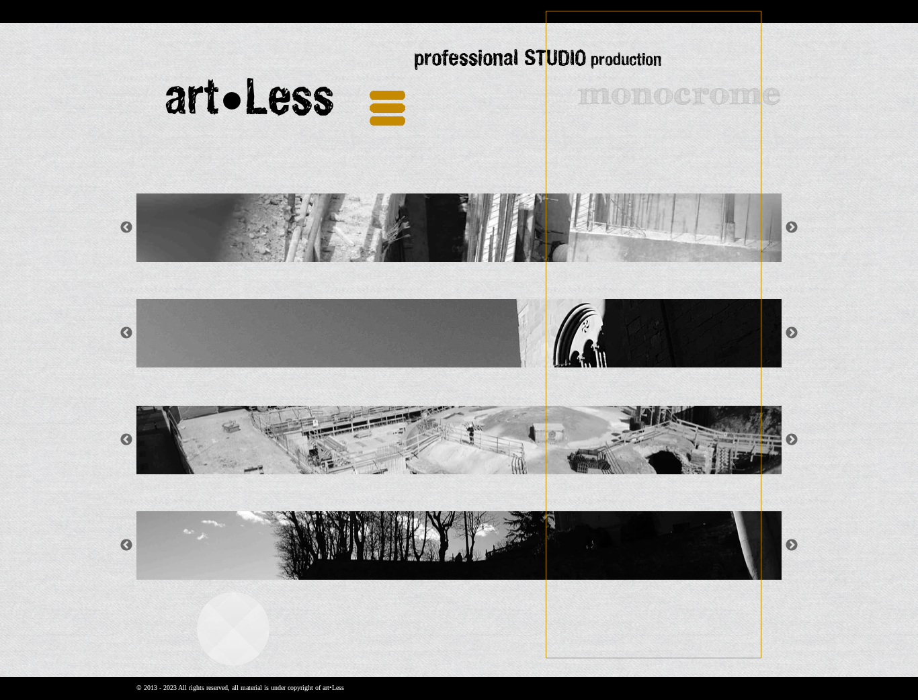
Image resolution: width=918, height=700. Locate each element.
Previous (126, 440)
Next (791, 440)
